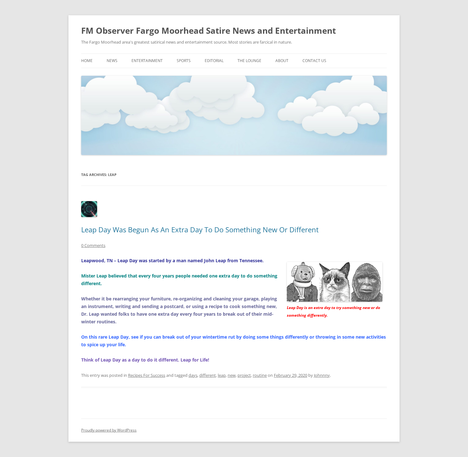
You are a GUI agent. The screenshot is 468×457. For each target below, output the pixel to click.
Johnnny (322, 375)
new (232, 375)
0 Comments (93, 245)
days (192, 375)
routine (260, 375)
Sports (184, 60)
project (244, 375)
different (207, 375)
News (112, 60)
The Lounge (249, 60)
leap (222, 375)
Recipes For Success (146, 375)
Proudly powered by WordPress (109, 430)
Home (87, 60)
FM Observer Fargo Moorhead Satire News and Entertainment (208, 30)
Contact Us (314, 60)
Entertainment (147, 60)
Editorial (214, 60)
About (281, 60)
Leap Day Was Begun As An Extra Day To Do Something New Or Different (200, 229)
